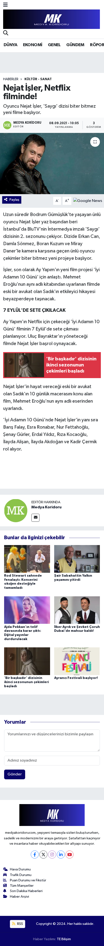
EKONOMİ (32, 45)
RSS (19, 924)
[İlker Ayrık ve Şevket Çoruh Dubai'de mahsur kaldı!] (77, 610)
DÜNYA (10, 45)
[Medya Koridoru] (15, 510)
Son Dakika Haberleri (26, 891)
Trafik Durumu (20, 875)
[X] (43, 855)
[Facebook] (35, 855)
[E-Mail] (35, 518)
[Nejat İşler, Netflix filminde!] (52, 163)
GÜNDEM (75, 45)
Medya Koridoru (46, 507)
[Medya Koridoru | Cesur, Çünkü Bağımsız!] (51, 19)
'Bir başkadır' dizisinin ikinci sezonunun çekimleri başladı (26, 682)
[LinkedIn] (61, 855)
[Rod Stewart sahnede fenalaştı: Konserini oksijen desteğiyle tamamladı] (27, 559)
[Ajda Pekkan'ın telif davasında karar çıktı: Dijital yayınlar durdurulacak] (27, 610)
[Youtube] (70, 855)
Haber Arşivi (19, 896)
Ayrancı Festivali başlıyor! (76, 678)
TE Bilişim (64, 939)
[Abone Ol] (87, 201)
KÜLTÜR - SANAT (38, 79)
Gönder (14, 774)
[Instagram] (52, 855)
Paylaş (14, 199)
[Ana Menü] (5, 5)
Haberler (10, 79)
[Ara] (5, 33)
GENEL (54, 45)
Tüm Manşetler (22, 885)
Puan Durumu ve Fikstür (28, 880)
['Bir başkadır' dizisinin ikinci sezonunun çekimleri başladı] (27, 661)
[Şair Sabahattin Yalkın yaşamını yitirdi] (77, 559)
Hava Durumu (20, 869)
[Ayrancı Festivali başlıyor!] (77, 661)
